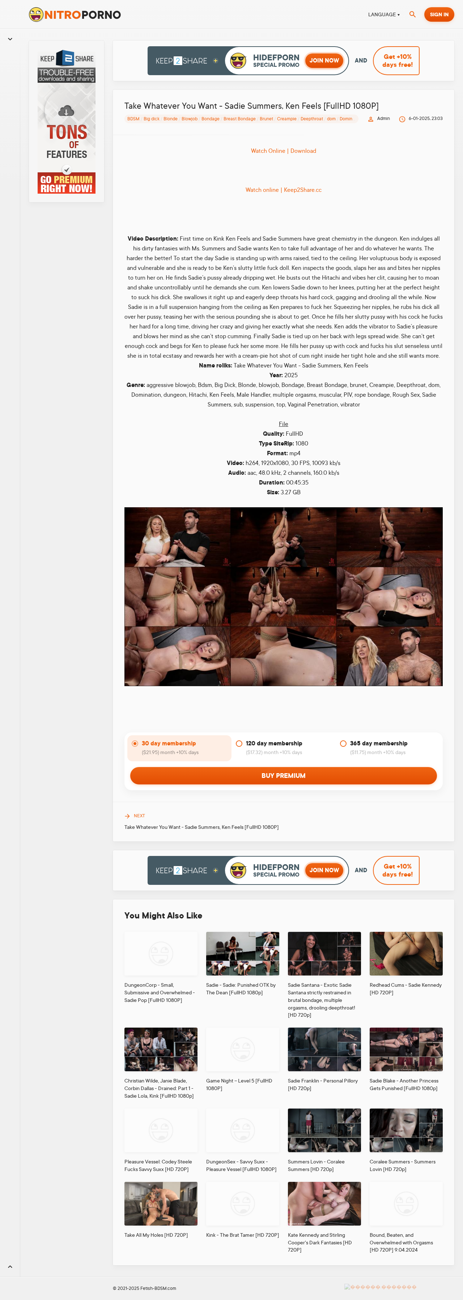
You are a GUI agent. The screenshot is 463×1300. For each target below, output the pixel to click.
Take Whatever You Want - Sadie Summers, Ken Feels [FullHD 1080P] (201, 827)
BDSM (133, 118)
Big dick (152, 118)
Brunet (266, 118)
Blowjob (189, 118)
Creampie (287, 118)
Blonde (170, 118)
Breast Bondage (240, 118)
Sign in (439, 14)
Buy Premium (284, 775)
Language (382, 14)
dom (331, 118)
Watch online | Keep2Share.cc (284, 190)
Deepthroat (312, 118)
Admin (383, 118)
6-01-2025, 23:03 (426, 118)
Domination (351, 118)
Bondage (210, 118)
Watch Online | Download (283, 151)
